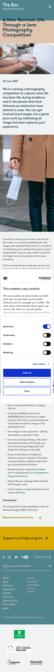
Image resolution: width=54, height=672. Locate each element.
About (6, 578)
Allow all (27, 373)
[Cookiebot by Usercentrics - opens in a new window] (39, 278)
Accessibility (33, 584)
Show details (39, 364)
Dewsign (40, 617)
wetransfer (19, 492)
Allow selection (27, 382)
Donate (7, 593)
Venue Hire (9, 589)
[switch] (47, 335)
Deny (27, 391)
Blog (5, 582)
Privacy (31, 588)
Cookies (31, 591)
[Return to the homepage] (10, 4)
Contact (7, 585)
